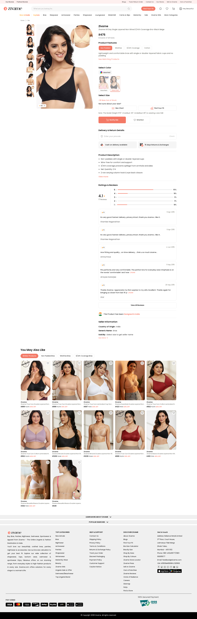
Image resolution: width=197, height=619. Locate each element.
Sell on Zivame (172, 2)
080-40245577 (169, 553)
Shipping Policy (95, 539)
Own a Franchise (186, 2)
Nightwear (60, 543)
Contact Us (150, 2)
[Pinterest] (167, 566)
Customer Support (96, 563)
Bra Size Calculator (130, 546)
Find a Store (128, 590)
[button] (129, 9)
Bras (57, 539)
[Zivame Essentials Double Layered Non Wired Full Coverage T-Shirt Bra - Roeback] (130, 380)
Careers (126, 580)
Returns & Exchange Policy (99, 549)
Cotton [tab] (147, 48)
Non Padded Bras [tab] (48, 356)
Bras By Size (128, 549)
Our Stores (160, 2)
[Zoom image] (64, 66)
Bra (29, 20)
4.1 (42, 106)
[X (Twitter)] (161, 566)
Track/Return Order (136, 2)
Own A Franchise (130, 570)
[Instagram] (164, 566)
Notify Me (114, 120)
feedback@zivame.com (171, 560)
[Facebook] (158, 566)
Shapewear (60, 553)
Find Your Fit (159, 108)
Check (172, 136)
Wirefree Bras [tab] (65, 356)
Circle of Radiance (130, 577)
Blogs (124, 2)
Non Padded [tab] (105, 48)
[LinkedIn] (176, 566)
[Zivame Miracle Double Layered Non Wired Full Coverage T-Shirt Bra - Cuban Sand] (98, 430)
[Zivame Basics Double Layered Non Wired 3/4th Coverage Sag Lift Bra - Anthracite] (161, 430)
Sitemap (126, 584)
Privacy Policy (94, 543)
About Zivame (129, 536)
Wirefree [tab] (118, 48)
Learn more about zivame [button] (97, 517)
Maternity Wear (62, 560)
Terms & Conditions (97, 546)
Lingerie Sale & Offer (64, 570)
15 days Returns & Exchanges (157, 145)
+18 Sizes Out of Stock (107, 100)
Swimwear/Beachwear (64, 573)
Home (22, 20)
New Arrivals (60, 536)
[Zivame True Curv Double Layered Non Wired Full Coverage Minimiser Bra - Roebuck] (67, 380)
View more (103, 176)
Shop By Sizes (128, 553)
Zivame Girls (60, 567)
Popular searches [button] (97, 522)
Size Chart (119, 108)
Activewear (60, 546)
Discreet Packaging (97, 556)
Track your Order (96, 553)
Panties (58, 549)
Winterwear (60, 556)
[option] (30, 30)
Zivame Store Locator (132, 560)
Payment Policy (95, 560)
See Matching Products (108, 59)
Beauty (58, 563)
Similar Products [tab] (29, 356)
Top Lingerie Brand (63, 577)
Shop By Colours (129, 556)
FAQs (125, 587)
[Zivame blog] (170, 566)
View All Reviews (137, 305)
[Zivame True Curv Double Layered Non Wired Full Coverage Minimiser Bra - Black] (35, 380)
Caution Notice (95, 567)
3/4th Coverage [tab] (133, 48)
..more (132, 272)
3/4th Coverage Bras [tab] (84, 356)
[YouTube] (173, 566)
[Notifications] (160, 8)
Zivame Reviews (129, 573)
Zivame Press (128, 563)
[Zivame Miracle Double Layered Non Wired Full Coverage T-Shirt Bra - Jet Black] (67, 430)
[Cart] (174, 8)
